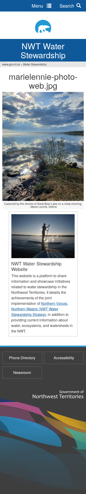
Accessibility (64, 357)
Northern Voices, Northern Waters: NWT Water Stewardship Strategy (39, 309)
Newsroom (22, 372)
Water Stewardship (35, 64)
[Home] (43, 26)
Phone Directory (22, 357)
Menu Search (53, 5)
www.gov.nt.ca (11, 64)
